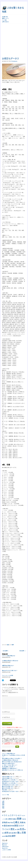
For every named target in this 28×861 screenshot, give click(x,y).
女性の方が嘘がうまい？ (8, 776)
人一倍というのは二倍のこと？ (9, 765)
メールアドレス (6, 717)
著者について (5, 18)
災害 (18, 829)
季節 (9, 822)
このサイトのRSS (6, 849)
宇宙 (11, 822)
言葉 (24, 832)
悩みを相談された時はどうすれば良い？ (12, 758)
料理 (12, 826)
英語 (20, 833)
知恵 (8, 644)
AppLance (5, 843)
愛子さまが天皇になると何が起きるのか (12, 761)
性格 (22, 822)
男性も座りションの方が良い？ (9, 780)
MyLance (4, 845)
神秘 (3, 808)
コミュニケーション (13, 815)
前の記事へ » (23, 650)
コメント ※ (4, 695)
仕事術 (10, 819)
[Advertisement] (14, 39)
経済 (10, 833)
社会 (3, 806)
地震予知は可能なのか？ (8, 665)
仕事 (3, 801)
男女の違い (5, 789)
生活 (22, 829)
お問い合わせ (5, 21)
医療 (19, 818)
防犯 (9, 836)
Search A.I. (5, 848)
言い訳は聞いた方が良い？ (8, 766)
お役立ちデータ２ (10, 58)
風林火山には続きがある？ (8, 763)
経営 (6, 832)
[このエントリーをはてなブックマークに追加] (3, 680)
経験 (13, 833)
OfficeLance (5, 846)
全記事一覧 (5, 16)
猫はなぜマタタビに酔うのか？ (9, 670)
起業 (3, 836)
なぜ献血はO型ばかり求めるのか (10, 660)
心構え (16, 822)
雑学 (13, 644)
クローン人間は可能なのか (8, 655)
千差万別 (24, 819)
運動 (6, 836)
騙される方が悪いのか (7, 786)
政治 (6, 825)
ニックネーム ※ (6, 712)
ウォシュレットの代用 (7, 675)
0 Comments (14, 61)
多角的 (4, 822)
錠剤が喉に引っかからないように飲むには (12, 770)
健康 (3, 803)
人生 (5, 819)
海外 (16, 829)
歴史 (12, 829)
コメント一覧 (5, 794)
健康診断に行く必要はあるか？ (9, 768)
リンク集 (4, 20)
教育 (9, 826)
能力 (15, 833)
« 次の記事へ (5, 650)
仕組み (14, 819)
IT (2, 815)
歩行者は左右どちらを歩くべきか (10, 781)
